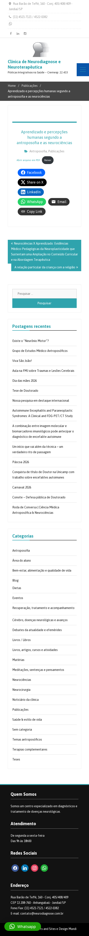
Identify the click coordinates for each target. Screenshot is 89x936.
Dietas (16, 588)
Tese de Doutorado (25, 390)
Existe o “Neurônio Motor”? (30, 341)
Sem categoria (22, 729)
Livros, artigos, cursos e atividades (35, 650)
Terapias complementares (29, 749)
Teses (16, 759)
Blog (15, 580)
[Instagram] (25, 34)
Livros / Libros (21, 640)
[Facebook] (11, 34)
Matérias (18, 660)
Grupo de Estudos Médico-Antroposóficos (40, 351)
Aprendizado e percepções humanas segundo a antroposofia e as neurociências (44, 137)
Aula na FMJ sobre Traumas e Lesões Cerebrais (43, 370)
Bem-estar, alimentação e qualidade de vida (41, 570)
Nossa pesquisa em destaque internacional (40, 400)
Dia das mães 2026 (24, 380)
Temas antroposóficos (27, 739)
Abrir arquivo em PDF (28, 160)
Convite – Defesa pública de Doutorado (38, 497)
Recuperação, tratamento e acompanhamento (43, 608)
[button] (22, 926)
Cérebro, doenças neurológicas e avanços (40, 620)
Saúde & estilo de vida (27, 719)
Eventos (17, 598)
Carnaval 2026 (21, 487)
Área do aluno (21, 560)
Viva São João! (22, 360)
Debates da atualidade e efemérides (37, 630)
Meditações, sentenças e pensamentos (38, 670)
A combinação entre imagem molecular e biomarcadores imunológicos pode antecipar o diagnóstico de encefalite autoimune (43, 431)
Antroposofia (38, 151)
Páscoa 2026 (20, 462)
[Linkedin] (18, 34)
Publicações (56, 151)
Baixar (47, 160)
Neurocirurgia (21, 689)
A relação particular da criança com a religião (44, 267)
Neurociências (21, 679)
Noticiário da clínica (25, 699)
